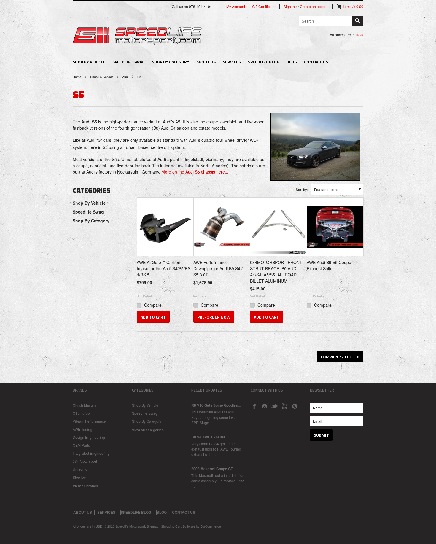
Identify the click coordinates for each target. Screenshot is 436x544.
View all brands (85, 486)
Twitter (274, 406)
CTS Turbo (81, 413)
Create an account (315, 6)
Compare (153, 305)
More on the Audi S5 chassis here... (194, 172)
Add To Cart (153, 317)
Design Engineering (89, 437)
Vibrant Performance (89, 421)
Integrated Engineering (91, 453)
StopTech (80, 477)
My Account (235, 6)
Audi (125, 76)
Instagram (264, 406)
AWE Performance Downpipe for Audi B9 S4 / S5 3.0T (218, 268)
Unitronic (80, 469)
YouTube (284, 406)
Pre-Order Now (213, 317)
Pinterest (294, 406)
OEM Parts (81, 445)
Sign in (289, 6)
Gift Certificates (264, 6)
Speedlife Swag (128, 62)
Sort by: (302, 189)
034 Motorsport (85, 461)
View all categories (148, 429)
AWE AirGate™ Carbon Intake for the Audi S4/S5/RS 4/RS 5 (163, 268)
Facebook (254, 406)
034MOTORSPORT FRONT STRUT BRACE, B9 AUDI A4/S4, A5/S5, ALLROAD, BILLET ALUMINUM (276, 271)
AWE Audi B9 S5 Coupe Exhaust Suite (329, 265)
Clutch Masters (85, 405)
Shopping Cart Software (178, 526)
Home (77, 76)
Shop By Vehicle (89, 62)
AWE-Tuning (82, 429)
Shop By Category (170, 62)
